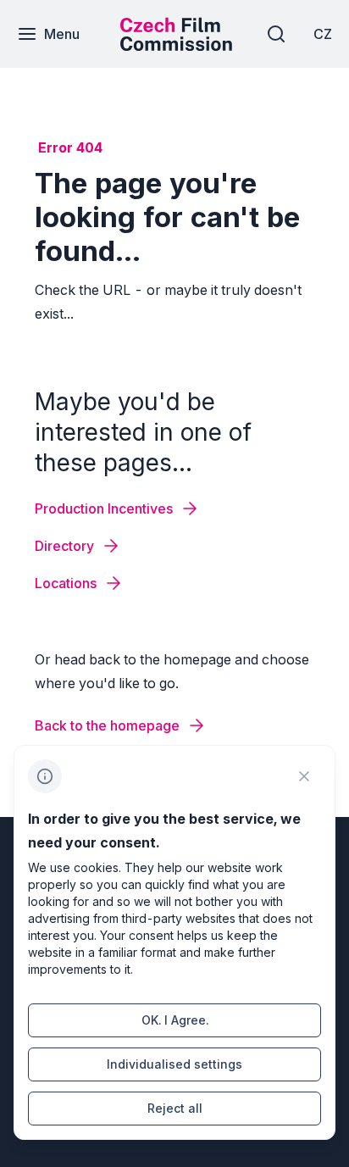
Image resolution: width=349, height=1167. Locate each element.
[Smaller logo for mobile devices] (176, 45)
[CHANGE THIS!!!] (304, 776)
